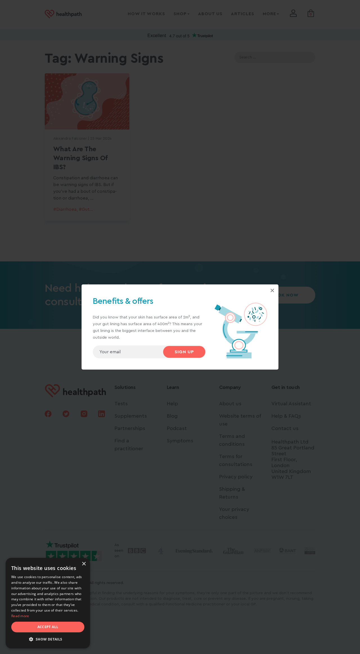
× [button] (84, 564)
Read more (20, 616)
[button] (47, 639)
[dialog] (48, 603)
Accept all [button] (47, 626)
